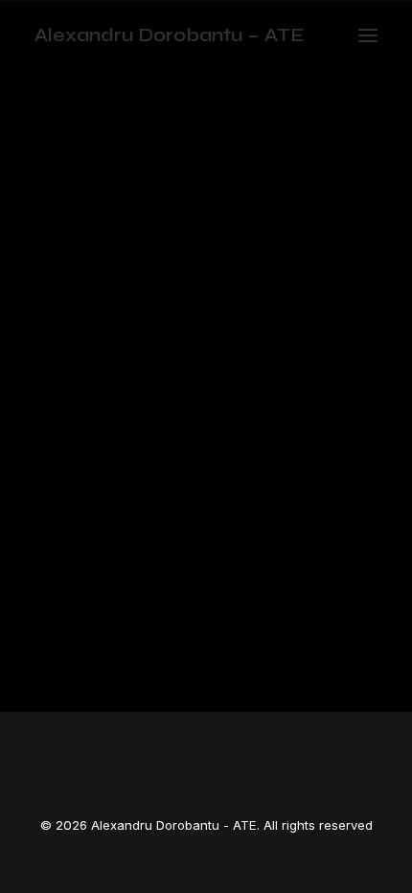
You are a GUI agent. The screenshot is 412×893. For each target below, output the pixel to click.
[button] (368, 35)
